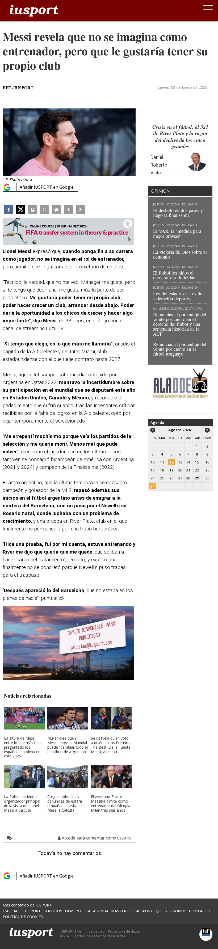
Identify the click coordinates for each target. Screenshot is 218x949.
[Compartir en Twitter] (20, 209)
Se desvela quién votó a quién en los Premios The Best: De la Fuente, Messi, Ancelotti (111, 745)
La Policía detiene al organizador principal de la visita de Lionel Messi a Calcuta (22, 804)
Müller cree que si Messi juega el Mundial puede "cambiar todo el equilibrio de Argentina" (67, 745)
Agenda (157, 422)
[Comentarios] (56, 209)
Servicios (53, 910)
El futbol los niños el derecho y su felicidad (174, 275)
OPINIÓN (160, 191)
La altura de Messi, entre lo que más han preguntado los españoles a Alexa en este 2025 (22, 747)
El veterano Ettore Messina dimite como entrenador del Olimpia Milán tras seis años (110, 804)
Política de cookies (23, 916)
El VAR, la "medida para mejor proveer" (177, 233)
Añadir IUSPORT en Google (47, 187)
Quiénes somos (171, 910)
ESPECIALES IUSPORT (22, 910)
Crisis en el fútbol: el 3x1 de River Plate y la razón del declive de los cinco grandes (180, 136)
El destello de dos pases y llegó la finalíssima (178, 212)
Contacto (199, 910)
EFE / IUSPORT (18, 88)
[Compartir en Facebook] (8, 209)
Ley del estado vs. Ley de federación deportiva (177, 295)
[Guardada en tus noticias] (44, 209)
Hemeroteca (77, 910)
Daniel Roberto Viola (158, 165)
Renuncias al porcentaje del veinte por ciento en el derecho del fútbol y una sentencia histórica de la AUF (179, 324)
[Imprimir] (32, 209)
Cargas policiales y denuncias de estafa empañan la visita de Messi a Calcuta (65, 804)
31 (152, 486)
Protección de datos (124, 931)
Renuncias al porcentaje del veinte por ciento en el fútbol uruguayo (179, 349)
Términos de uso (90, 931)
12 (171, 462)
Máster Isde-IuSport (132, 910)
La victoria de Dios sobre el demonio (180, 254)
